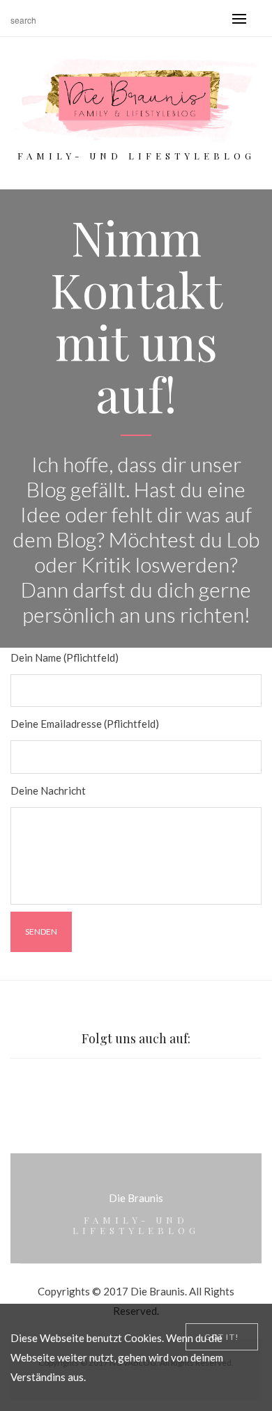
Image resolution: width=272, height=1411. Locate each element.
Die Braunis (136, 1198)
